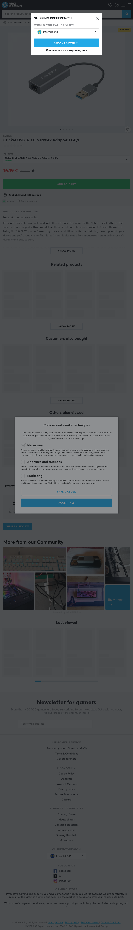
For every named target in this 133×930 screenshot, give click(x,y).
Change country (66, 43)
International (51, 32)
